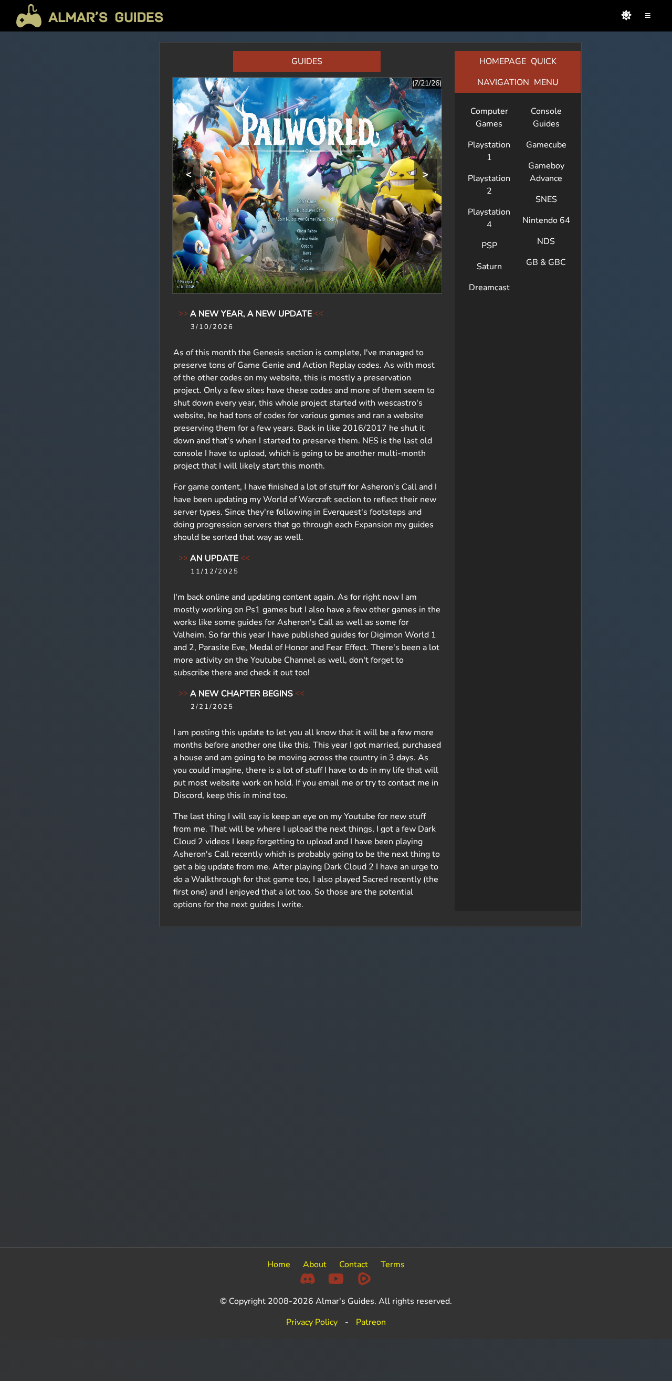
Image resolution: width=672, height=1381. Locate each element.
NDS (546, 241)
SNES (546, 199)
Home (278, 1264)
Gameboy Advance (546, 172)
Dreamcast (489, 287)
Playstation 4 (489, 218)
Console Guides (546, 117)
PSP (489, 245)
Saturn (489, 266)
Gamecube (546, 145)
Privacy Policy (312, 1322)
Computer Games (489, 117)
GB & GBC (546, 262)
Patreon (371, 1322)
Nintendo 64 (546, 220)
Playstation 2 (489, 185)
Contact (353, 1264)
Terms (393, 1264)
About (315, 1264)
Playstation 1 (489, 151)
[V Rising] (307, 184)
